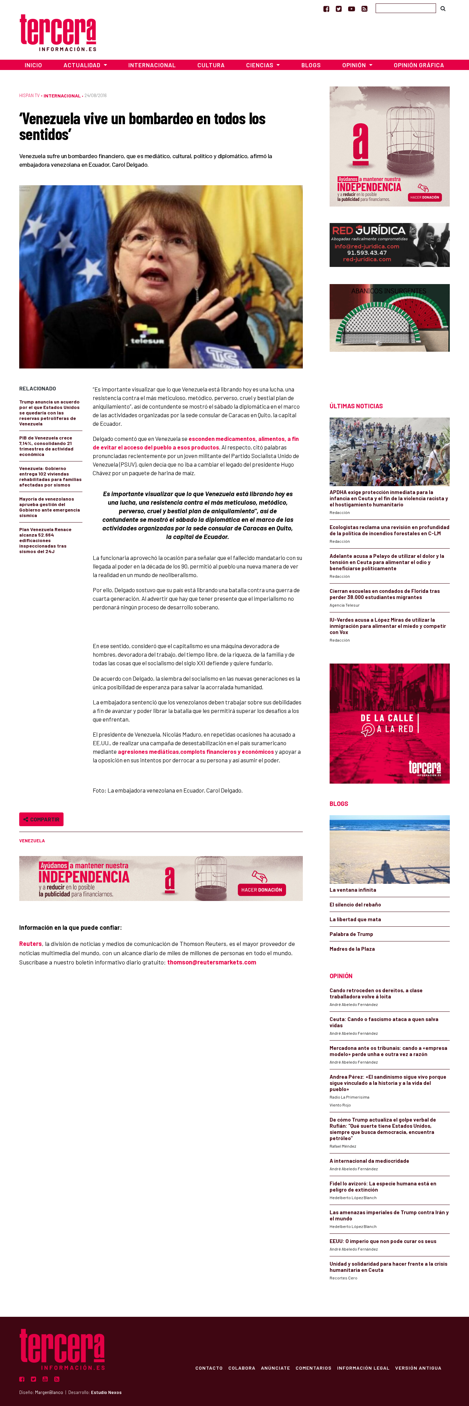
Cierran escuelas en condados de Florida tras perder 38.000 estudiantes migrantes (385, 594)
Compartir (43, 819)
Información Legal (363, 1367)
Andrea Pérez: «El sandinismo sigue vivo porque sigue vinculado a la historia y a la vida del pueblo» (388, 1083)
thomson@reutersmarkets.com (211, 962)
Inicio (33, 64)
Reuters (30, 943)
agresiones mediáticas (148, 751)
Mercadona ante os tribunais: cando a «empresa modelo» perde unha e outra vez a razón (388, 1051)
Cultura (211, 64)
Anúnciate (275, 1367)
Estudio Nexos (106, 1392)
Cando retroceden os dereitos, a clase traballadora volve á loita (376, 993)
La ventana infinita (353, 890)
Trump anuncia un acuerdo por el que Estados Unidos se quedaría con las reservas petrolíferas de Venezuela (49, 412)
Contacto (209, 1367)
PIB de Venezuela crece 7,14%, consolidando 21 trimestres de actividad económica (46, 446)
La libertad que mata (355, 919)
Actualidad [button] (83, 64)
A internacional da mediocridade (369, 1161)
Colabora (241, 1367)
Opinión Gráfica (419, 64)
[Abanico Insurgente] (390, 331)
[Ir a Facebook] (326, 8)
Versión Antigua (418, 1367)
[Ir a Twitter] (339, 8)
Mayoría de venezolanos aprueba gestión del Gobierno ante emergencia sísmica (49, 507)
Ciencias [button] (260, 64)
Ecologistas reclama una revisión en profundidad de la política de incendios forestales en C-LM (389, 530)
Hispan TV (29, 95)
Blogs (311, 64)
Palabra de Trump (351, 934)
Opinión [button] (354, 64)
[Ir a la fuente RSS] (364, 8)
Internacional (152, 64)
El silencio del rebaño (355, 904)
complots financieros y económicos (227, 751)
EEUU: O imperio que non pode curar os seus (383, 1241)
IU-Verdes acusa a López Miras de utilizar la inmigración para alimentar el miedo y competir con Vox (388, 626)
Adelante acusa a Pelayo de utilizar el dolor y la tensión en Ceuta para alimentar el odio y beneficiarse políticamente (387, 562)
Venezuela (32, 840)
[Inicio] (57, 31)
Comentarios (314, 1367)
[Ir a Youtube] (351, 8)
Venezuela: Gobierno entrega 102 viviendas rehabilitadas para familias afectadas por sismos (50, 476)
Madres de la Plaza (352, 949)
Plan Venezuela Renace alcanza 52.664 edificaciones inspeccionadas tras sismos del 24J (45, 540)
